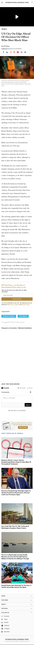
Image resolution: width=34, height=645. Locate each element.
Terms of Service (14, 304)
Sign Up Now (23, 427)
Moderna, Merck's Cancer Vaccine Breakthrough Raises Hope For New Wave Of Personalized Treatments (16, 462)
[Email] (21, 52)
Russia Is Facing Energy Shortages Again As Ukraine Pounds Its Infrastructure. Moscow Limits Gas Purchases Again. (16, 492)
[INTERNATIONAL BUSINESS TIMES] (17, 3)
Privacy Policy (26, 304)
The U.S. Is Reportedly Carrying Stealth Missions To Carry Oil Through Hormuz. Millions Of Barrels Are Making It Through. (15, 556)
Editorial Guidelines (25, 328)
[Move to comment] (25, 52)
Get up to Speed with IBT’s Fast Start (21, 423)
